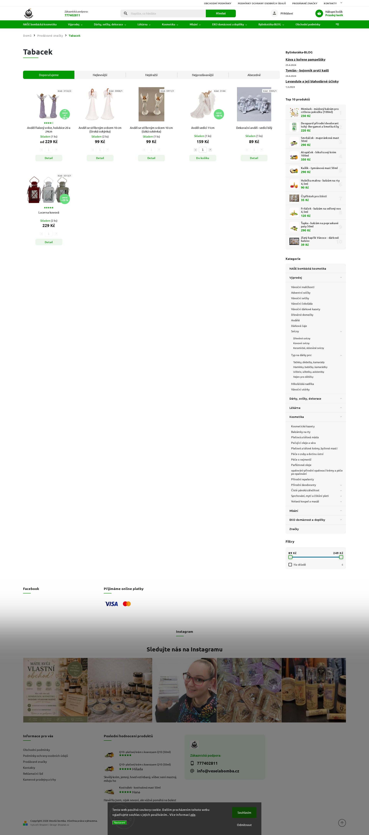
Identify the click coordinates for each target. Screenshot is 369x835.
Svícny (295, 331)
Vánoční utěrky (300, 389)
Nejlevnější (100, 75)
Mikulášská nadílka (302, 383)
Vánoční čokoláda (302, 303)
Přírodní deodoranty (303, 484)
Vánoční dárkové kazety (305, 309)
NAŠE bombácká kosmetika (307, 268)
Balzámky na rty (301, 431)
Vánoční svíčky (300, 298)
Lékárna (294, 408)
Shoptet (43, 824)
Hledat (221, 13)
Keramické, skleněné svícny (308, 348)
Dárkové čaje (299, 325)
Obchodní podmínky (217, 3)
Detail (49, 158)
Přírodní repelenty (302, 479)
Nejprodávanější (203, 75)
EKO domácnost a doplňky (307, 520)
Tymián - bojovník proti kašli (307, 70)
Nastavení (119, 822)
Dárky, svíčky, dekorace (305, 398)
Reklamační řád (33, 773)
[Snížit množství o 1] (195, 150)
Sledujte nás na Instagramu (185, 649)
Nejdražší (151, 75)
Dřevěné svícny (301, 338)
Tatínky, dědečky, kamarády (309, 362)
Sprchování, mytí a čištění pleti (310, 495)
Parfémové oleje (301, 464)
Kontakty (330, 3)
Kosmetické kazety (303, 426)
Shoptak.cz (63, 824)
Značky (294, 529)
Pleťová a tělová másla (305, 437)
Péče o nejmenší (301, 459)
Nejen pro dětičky (303, 376)
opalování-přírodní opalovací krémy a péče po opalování (317, 472)
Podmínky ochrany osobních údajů (262, 3)
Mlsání (293, 511)
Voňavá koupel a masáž (305, 501)
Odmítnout (244, 825)
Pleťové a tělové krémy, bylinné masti (314, 448)
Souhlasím (244, 812)
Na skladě (318, 564)
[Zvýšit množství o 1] (210, 150)
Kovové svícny (301, 343)
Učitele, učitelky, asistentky (308, 371)
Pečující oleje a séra (303, 442)
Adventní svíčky (301, 292)
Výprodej (295, 277)
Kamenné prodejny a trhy (39, 779)
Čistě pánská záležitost (305, 490)
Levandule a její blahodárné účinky (312, 81)
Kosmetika (296, 417)
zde (192, 814)
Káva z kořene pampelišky (305, 59)
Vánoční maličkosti (302, 287)
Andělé (295, 320)
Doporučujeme (49, 75)
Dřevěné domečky (302, 314)
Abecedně (254, 75)
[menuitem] (42, 24)
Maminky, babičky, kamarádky (310, 367)
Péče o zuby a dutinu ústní (307, 454)
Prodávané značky (304, 3)
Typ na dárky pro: (301, 355)
